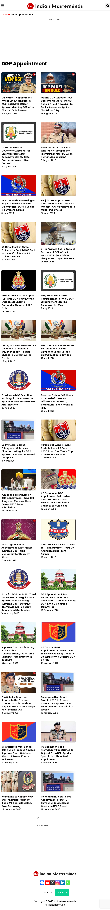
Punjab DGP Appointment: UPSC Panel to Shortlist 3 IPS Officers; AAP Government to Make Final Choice (58, 205)
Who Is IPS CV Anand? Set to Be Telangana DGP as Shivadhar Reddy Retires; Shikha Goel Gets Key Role (57, 350)
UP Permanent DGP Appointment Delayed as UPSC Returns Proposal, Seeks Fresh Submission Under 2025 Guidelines (55, 499)
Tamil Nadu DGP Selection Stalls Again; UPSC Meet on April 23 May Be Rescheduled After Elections (18, 400)
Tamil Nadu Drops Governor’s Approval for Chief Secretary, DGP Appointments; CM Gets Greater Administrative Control (15, 155)
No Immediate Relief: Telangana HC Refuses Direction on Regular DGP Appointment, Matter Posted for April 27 (18, 451)
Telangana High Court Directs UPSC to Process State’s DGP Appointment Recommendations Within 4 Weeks (57, 703)
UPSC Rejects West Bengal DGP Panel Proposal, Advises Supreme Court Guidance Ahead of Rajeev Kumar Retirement (18, 753)
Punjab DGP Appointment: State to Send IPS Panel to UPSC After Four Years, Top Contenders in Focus (57, 449)
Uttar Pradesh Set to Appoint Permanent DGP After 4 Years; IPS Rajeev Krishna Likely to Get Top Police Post (58, 253)
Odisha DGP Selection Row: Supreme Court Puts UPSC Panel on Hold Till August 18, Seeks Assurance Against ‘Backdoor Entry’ (57, 104)
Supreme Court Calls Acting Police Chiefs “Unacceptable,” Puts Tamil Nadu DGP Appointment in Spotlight (17, 654)
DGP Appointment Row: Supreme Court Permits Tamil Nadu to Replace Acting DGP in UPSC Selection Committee (58, 601)
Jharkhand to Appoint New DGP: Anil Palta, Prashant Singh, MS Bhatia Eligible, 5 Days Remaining (17, 801)
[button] (2, 5)
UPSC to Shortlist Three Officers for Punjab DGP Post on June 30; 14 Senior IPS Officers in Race (18, 251)
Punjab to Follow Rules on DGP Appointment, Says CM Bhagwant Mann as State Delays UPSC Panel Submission (17, 501)
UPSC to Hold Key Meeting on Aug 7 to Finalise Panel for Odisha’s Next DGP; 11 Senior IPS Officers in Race (18, 205)
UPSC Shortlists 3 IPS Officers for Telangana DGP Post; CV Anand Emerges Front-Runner (58, 549)
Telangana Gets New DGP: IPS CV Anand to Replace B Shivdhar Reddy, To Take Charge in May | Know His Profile (18, 352)
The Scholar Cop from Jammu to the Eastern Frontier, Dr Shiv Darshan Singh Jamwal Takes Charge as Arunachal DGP (18, 703)
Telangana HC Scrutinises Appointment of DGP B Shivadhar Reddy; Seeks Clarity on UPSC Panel (56, 801)
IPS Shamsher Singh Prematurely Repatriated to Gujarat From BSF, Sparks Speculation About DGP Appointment (57, 753)
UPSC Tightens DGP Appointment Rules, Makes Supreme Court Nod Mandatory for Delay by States (16, 551)
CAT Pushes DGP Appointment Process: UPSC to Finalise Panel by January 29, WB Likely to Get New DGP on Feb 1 (58, 654)
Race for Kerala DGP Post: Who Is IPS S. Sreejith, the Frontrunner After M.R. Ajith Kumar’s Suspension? (56, 152)
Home (6, 14)
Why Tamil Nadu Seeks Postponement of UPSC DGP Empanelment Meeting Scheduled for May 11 (57, 300)
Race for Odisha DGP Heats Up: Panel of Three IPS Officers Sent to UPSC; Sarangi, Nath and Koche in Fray (57, 401)
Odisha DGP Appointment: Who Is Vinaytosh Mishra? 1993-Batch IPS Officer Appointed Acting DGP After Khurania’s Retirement (17, 104)
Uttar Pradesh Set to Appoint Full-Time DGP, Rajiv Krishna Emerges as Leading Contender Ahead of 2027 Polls (18, 302)
